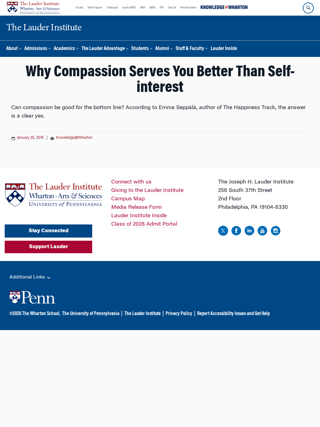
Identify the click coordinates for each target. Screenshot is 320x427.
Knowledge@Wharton (74, 138)
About (12, 49)
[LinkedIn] (249, 232)
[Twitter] (223, 232)
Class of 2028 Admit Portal (144, 224)
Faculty (79, 7)
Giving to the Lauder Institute (147, 190)
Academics (64, 49)
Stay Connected (48, 231)
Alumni (162, 49)
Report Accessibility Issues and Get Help (233, 313)
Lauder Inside (224, 49)
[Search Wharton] (308, 8)
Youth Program (95, 7)
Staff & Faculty (190, 49)
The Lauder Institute (142, 313)
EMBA (152, 7)
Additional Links (27, 277)
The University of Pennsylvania (90, 313)
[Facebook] (236, 232)
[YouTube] (263, 232)
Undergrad (112, 7)
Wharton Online (188, 7)
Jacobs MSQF (129, 7)
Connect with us (131, 182)
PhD (162, 7)
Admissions (35, 49)
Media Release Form (136, 207)
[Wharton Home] (33, 8)
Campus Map (128, 199)
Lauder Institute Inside (139, 216)
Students (140, 49)
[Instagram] (276, 232)
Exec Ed (172, 7)
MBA (142, 7)
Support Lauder (48, 246)
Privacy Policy (179, 313)
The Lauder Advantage (103, 49)
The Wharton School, (41, 313)
